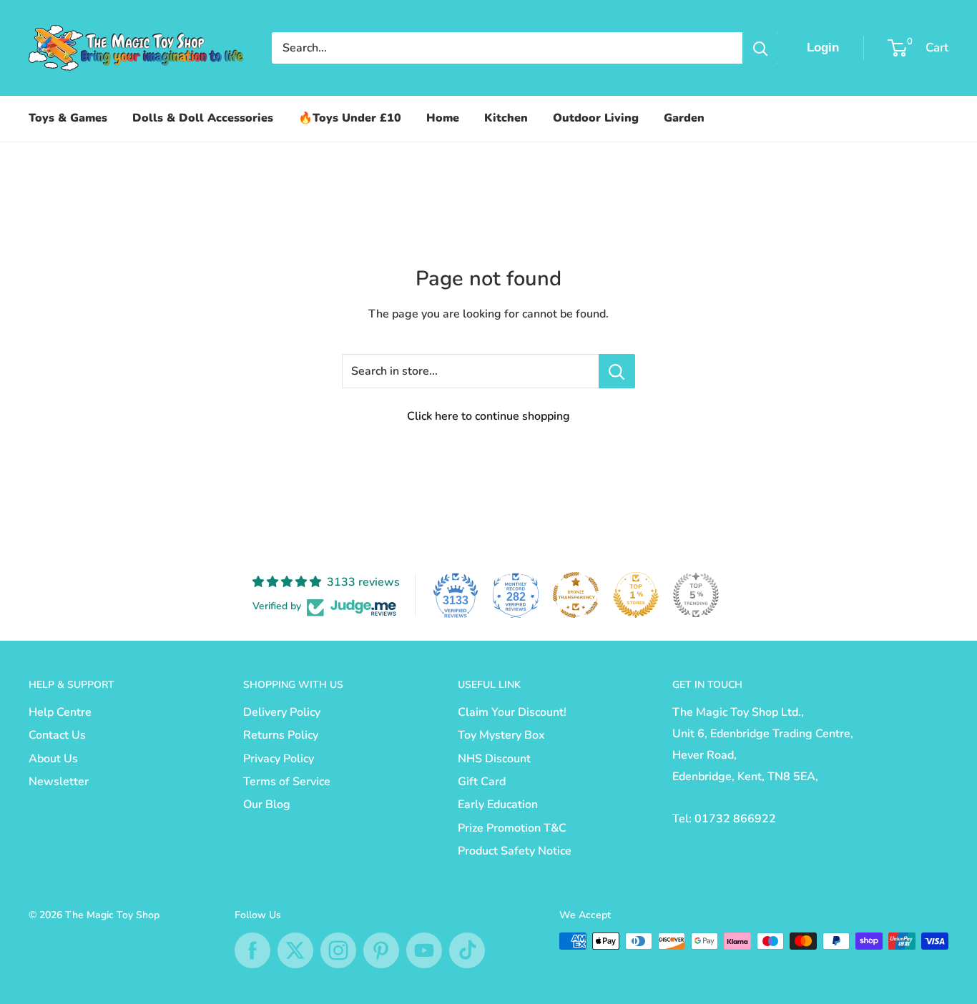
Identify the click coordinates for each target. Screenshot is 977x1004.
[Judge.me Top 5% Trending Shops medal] (696, 595)
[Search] (760, 48)
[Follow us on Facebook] (252, 950)
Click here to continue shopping (488, 416)
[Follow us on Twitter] (295, 950)
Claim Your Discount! (512, 712)
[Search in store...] (617, 371)
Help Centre (60, 712)
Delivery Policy (281, 712)
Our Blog (266, 804)
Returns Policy (280, 735)
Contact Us (57, 735)
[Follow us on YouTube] (424, 950)
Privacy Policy (278, 759)
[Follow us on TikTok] (467, 950)
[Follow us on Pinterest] (381, 950)
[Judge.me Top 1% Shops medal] (636, 595)
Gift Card (482, 781)
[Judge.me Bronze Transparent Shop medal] (576, 595)
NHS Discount (494, 759)
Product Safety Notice (514, 851)
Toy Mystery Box (501, 735)
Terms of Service (286, 781)
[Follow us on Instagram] (338, 950)
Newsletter (59, 781)
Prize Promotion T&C (512, 828)
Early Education (498, 804)
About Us (53, 759)
